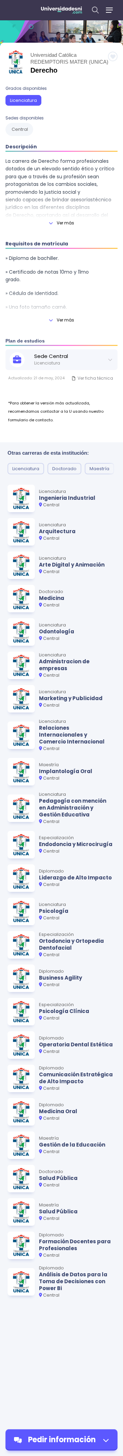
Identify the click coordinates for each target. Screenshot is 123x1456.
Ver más (65, 223)
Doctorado (64, 468)
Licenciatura (23, 100)
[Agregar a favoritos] (113, 56)
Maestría (99, 468)
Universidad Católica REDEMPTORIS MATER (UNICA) (69, 58)
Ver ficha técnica (95, 378)
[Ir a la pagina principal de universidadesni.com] (61, 10)
